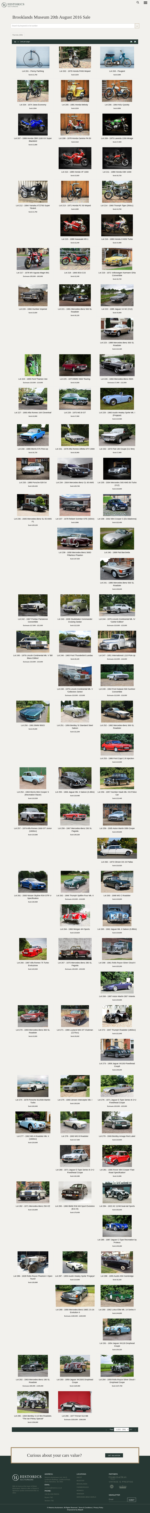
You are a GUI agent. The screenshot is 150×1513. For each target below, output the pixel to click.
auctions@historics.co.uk (53, 1488)
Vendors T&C (49, 1501)
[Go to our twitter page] (19, 1500)
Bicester (80, 1480)
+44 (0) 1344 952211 (52, 1494)
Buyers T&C (49, 1497)
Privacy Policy (98, 1507)
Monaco (80, 1490)
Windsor (80, 1494)
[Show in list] (132, 41)
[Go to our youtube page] (24, 1500)
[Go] (137, 25)
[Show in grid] (136, 41)
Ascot (79, 1477)
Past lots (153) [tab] (18, 35)
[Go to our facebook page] (14, 1500)
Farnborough (83, 1487)
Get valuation (114, 1455)
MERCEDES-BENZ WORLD (86, 1497)
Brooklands (82, 1484)
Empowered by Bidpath (75, 1510)
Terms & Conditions (85, 1507)
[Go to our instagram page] (28, 1500)
